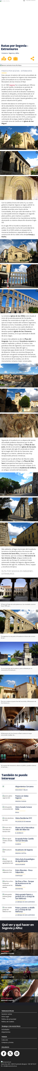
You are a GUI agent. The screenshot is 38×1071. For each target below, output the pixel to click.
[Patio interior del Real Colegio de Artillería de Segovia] (19, 590)
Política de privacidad (9, 1019)
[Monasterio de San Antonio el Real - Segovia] (19, 687)
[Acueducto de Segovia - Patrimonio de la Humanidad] (19, 301)
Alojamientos (6, 1032)
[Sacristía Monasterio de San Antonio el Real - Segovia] (19, 751)
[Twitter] (10, 1053)
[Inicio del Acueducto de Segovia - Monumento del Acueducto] (19, 654)
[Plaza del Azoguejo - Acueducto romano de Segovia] (19, 276)
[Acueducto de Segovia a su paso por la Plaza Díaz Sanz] (19, 509)
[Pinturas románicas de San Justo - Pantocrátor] (19, 426)
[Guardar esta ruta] (10, 59)
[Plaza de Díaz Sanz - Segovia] (19, 484)
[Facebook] (3, 1053)
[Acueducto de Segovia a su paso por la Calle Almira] (19, 622)
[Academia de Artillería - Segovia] (19, 535)
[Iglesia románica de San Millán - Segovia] (19, 138)
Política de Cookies (8, 1022)
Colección (5, 1040)
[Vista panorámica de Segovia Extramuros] (19, 376)
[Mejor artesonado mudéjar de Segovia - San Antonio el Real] (19, 719)
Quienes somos (7, 1014)
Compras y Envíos (7, 1042)
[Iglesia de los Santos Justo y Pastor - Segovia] (19, 401)
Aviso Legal (5, 1017)
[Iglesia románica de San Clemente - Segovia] (19, 251)
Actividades (5, 1029)
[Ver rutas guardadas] (15, 59)
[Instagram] (16, 1053)
